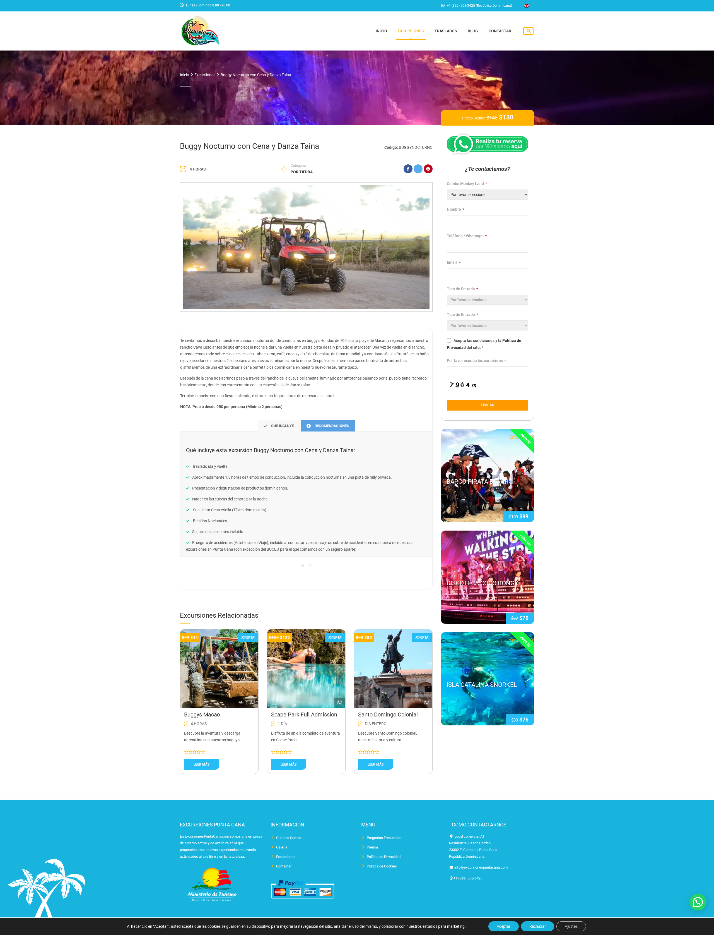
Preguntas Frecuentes (384, 838)
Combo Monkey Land (467, 183)
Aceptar (503, 926)
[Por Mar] (240, 702)
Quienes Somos (288, 838)
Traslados (446, 31)
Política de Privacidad (384, 857)
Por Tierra (302, 172)
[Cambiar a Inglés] (526, 6)
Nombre (455, 209)
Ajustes (571, 926)
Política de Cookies (382, 866)
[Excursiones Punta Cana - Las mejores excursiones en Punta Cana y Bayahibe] (200, 30)
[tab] (279, 426)
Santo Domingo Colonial (388, 714)
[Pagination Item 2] (310, 565)
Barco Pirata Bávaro (480, 481)
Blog (473, 31)
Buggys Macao (202, 714)
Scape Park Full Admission (304, 714)
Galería (281, 847)
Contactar (500, 31)
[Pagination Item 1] (302, 565)
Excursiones (411, 31)
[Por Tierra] (252, 702)
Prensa (372, 847)
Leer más (201, 764)
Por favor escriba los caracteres (476, 360)
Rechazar (537, 926)
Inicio (381, 31)
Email (454, 262)
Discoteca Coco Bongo (483, 583)
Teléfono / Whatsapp (467, 236)
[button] (697, 902)
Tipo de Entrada (462, 289)
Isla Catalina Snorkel (482, 684)
